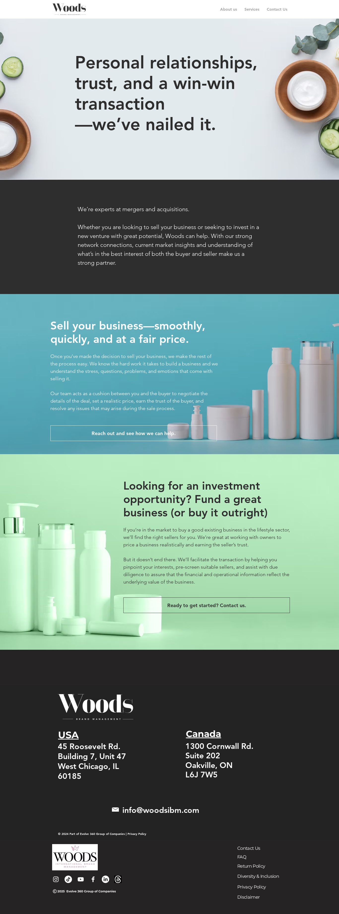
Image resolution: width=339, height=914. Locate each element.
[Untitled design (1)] (118, 879)
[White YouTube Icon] (80, 879)
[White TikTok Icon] (68, 879)
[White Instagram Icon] (56, 879)
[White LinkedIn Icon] (105, 879)
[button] (252, 9)
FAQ (241, 857)
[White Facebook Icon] (93, 879)
